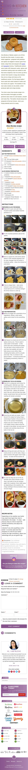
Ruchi (15, 555)
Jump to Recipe (8, 32)
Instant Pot (6, 738)
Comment (4, 595)
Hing (13, 189)
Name (3, 612)
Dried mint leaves (20, 164)
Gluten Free (6, 736)
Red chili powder (17, 161)
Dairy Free (5, 730)
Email (17, 612)
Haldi (12, 182)
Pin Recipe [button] (20, 146)
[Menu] (2, 1)
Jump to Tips (20, 32)
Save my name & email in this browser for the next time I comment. (15, 620)
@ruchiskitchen (18, 565)
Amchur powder (15, 184)
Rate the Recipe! (6, 592)
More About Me (14, 665)
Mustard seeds (15, 191)
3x (24, 150)
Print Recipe (9, 146)
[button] (7, 18)
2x (22, 150)
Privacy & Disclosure (18, 767)
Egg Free (5, 733)
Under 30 (18, 730)
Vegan (17, 736)
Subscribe (22, 694)
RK (11, 24)
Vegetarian (18, 733)
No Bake (18, 738)
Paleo (17, 741)
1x (19, 150)
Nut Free (5, 741)
